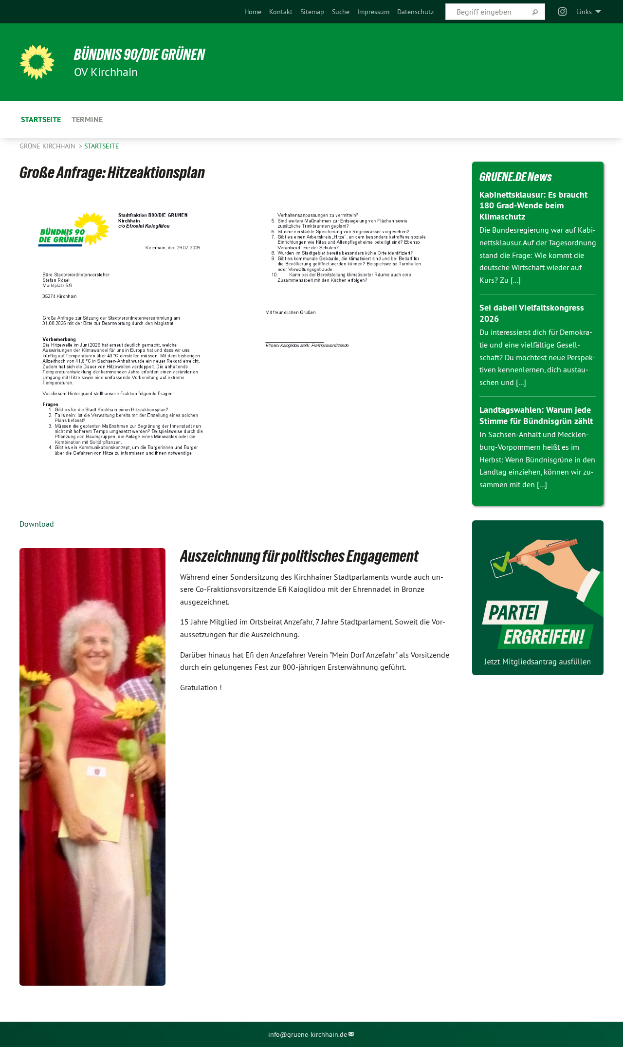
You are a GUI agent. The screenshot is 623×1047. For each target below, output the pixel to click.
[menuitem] (252, 11)
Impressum (373, 11)
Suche (340, 11)
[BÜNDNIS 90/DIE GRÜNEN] (37, 62)
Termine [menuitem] (87, 119)
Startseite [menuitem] (41, 119)
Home (252, 11)
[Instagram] (563, 11)
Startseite (101, 146)
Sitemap (312, 11)
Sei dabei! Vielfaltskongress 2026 (531, 313)
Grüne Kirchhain (48, 146)
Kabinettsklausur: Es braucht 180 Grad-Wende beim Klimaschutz (533, 205)
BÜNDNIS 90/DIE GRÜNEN (139, 54)
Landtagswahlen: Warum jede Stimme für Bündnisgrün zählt (536, 415)
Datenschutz (415, 11)
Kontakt (281, 11)
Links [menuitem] (584, 11)
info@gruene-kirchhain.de (307, 1034)
